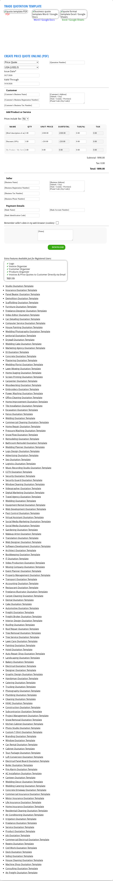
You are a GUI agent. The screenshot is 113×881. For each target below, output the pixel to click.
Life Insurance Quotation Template (23, 802)
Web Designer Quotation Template (23, 542)
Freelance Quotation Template (21, 823)
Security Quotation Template (20, 476)
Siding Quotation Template (19, 856)
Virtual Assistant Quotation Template (25, 517)
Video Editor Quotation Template (23, 314)
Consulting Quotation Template (22, 868)
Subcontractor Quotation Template (24, 711)
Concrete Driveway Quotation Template (26, 789)
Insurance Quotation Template (21, 290)
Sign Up (11, 278)
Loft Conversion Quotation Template (24, 756)
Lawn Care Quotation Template (21, 641)
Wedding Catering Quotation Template (25, 785)
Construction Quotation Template (23, 707)
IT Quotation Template (17, 558)
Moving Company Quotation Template (25, 566)
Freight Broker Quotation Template (24, 616)
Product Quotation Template (20, 831)
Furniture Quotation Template (21, 306)
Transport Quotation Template (21, 579)
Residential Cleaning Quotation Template (27, 810)
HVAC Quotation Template (19, 703)
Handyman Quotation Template (22, 678)
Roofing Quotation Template (20, 624)
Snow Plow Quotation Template (22, 434)
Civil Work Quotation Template (21, 847)
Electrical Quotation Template (21, 666)
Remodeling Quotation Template (22, 438)
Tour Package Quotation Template (23, 752)
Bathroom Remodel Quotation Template (26, 442)
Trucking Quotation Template (21, 686)
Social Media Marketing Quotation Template (28, 521)
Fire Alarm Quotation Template (21, 769)
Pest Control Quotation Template (23, 513)
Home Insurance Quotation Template (25, 806)
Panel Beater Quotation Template (23, 294)
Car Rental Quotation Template (21, 744)
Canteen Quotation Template (20, 777)
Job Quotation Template (18, 835)
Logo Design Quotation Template (23, 451)
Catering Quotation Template (21, 682)
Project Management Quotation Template (27, 715)
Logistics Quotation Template (21, 463)
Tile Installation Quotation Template (24, 405)
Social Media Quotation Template (23, 525)
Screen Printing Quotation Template (24, 376)
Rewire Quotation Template (20, 843)
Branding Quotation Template (21, 736)
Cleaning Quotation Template (21, 699)
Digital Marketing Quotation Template (25, 492)
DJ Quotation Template (17, 352)
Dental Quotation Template (20, 599)
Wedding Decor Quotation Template (24, 781)
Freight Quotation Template (20, 612)
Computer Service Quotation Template (25, 323)
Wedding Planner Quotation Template (25, 447)
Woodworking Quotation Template (23, 385)
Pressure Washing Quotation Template (26, 430)
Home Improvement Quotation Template (27, 401)
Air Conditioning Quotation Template (25, 814)
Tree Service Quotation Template (22, 637)
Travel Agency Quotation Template (23, 496)
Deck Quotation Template (19, 851)
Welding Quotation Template (20, 418)
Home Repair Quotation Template (23, 426)
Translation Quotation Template (22, 538)
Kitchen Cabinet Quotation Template (24, 723)
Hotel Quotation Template (19, 649)
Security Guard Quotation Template (24, 480)
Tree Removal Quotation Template (23, 633)
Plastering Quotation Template (21, 360)
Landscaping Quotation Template (23, 657)
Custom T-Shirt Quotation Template (24, 732)
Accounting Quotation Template (22, 583)
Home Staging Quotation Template (23, 372)
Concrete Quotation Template (21, 356)
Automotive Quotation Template (22, 608)
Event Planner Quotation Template (23, 571)
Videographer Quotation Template (23, 488)
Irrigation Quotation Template (21, 818)
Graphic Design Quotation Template (24, 674)
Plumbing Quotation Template (21, 694)
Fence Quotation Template (19, 414)
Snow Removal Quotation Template (24, 719)
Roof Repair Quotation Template (22, 628)
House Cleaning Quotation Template (24, 860)
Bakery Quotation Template (20, 661)
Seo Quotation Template (18, 459)
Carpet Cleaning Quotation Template (24, 595)
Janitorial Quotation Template (21, 335)
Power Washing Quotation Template (24, 393)
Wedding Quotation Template (21, 500)
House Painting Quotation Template (24, 327)
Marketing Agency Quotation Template (25, 347)
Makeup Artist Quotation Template (23, 533)
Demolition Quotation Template (22, 298)
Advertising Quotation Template (22, 455)
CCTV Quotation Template (19, 471)
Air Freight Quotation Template (21, 872)
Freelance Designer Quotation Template (26, 310)
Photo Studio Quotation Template (23, 728)
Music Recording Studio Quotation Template (28, 467)
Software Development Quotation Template (28, 546)
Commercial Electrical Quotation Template (27, 839)
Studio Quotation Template (19, 286)
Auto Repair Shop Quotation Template (25, 653)
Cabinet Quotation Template (20, 748)
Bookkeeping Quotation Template (23, 554)
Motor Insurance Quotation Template (25, 798)
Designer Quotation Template (21, 670)
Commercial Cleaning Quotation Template (27, 422)
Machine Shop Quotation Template (23, 864)
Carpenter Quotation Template (21, 381)
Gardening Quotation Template (22, 529)
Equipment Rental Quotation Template (25, 504)
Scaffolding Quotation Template (22, 302)
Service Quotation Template (20, 827)
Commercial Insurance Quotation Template (28, 794)
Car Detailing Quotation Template (23, 319)
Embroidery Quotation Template (22, 389)
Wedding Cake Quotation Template (23, 343)
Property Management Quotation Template (28, 575)
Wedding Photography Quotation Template (28, 331)
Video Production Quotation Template (25, 562)
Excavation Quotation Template (22, 409)
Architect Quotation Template (21, 550)
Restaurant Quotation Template (22, 587)
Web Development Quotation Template (26, 509)
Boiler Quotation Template (19, 765)
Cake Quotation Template (19, 604)
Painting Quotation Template (20, 645)
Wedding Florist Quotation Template (24, 364)
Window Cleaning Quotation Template (25, 484)
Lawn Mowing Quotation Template (23, 368)
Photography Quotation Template (23, 690)
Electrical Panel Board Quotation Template (27, 761)
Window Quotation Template (20, 740)
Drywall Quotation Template (20, 339)
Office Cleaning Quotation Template (24, 397)
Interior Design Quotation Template (24, 620)
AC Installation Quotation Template (24, 773)
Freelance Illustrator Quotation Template (27, 591)
